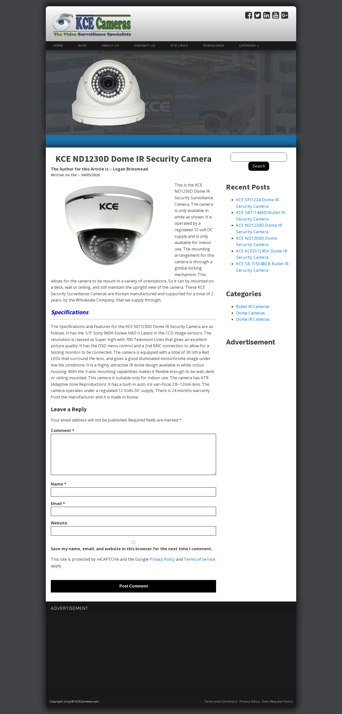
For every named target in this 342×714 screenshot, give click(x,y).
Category (247, 45)
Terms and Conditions (220, 701)
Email (58, 503)
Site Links (179, 45)
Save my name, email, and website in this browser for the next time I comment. (131, 549)
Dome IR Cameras (253, 319)
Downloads (213, 45)
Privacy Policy (162, 559)
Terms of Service (199, 559)
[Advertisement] (233, 93)
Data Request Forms (277, 701)
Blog (82, 45)
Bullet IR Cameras (252, 306)
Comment (62, 430)
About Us (110, 45)
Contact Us (144, 45)
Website (59, 523)
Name (58, 484)
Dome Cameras (250, 313)
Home (58, 45)
